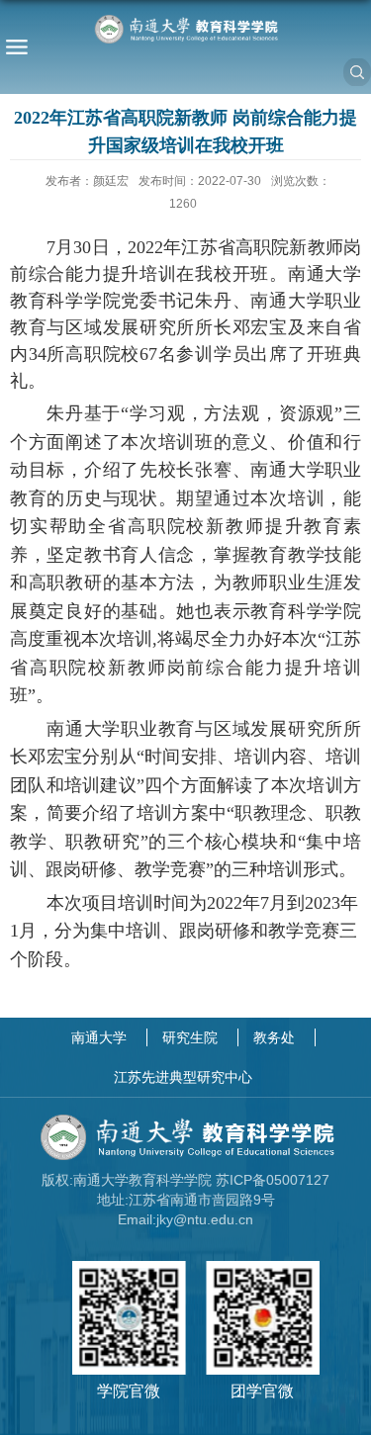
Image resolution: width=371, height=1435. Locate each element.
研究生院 (190, 1037)
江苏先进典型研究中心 (183, 1077)
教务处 (274, 1037)
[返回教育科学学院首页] (185, 29)
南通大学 (99, 1037)
